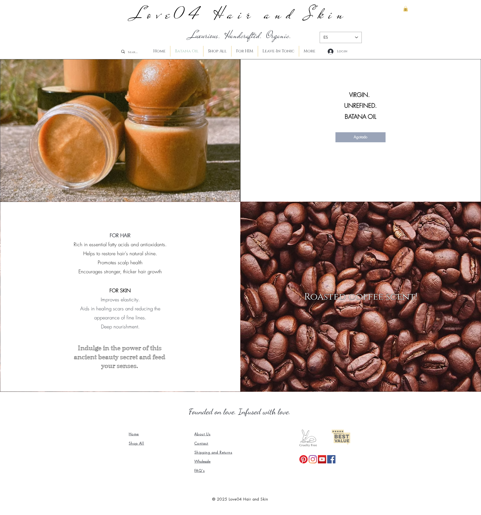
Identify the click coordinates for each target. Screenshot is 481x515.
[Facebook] (331, 459)
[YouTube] (322, 459)
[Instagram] (313, 459)
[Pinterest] (303, 459)
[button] (405, 9)
